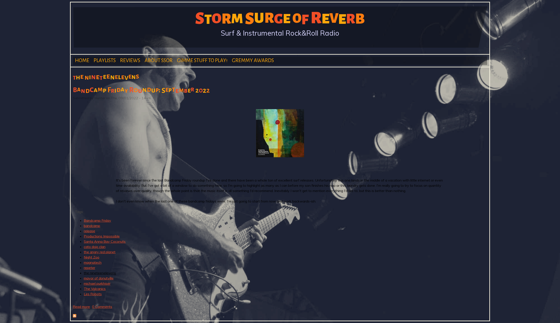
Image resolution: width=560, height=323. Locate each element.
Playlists (105, 60)
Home (82, 60)
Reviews (130, 60)
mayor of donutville (99, 278)
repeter (89, 267)
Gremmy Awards (253, 60)
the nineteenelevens (100, 273)
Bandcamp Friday (97, 220)
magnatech (93, 262)
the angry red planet (100, 252)
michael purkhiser (97, 283)
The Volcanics (95, 288)
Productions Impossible (102, 236)
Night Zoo (91, 257)
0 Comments (102, 306)
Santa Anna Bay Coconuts (105, 241)
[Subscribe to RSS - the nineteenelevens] (74, 316)
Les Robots (93, 294)
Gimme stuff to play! (202, 60)
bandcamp (92, 225)
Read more (81, 306)
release (89, 231)
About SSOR (159, 60)
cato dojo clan (94, 246)
